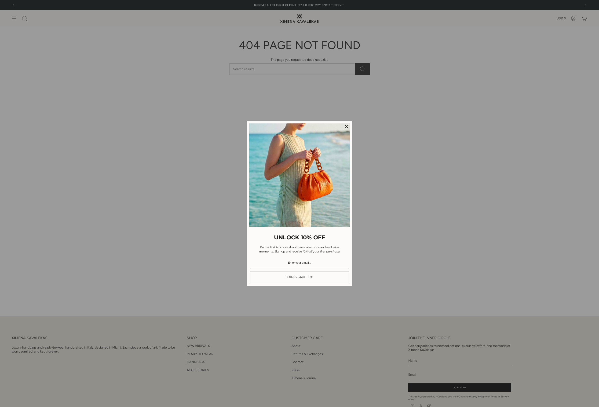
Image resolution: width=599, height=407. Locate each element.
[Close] (346, 126)
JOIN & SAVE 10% (299, 277)
